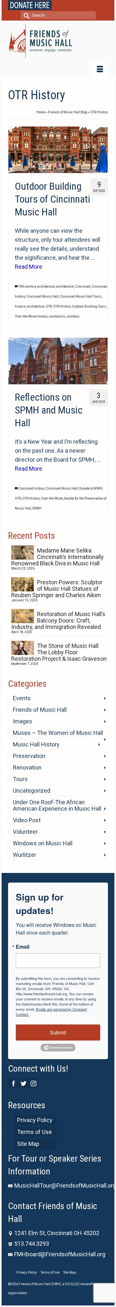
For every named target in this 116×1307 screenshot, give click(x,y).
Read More (28, 266)
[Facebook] (13, 1083)
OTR (49, 306)
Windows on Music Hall (42, 843)
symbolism (57, 316)
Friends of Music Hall (40, 709)
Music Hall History (36, 744)
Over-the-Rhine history (31, 316)
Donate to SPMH (90, 488)
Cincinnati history (31, 488)
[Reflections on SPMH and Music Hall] (58, 361)
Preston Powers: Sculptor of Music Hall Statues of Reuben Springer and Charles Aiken (56, 588)
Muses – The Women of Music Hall (58, 732)
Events (22, 698)
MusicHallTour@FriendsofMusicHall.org (65, 1185)
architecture (65, 286)
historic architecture (29, 306)
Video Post (27, 820)
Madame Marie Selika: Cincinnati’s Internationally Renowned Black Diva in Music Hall (57, 557)
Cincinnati (83, 286)
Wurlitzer (24, 854)
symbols (73, 316)
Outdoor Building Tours (89, 306)
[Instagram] (33, 1083)
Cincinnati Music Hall (42, 296)
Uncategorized (31, 790)
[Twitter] (23, 1083)
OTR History (62, 306)
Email (22, 946)
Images (22, 721)
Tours (20, 779)
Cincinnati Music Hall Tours (81, 296)
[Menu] (100, 70)
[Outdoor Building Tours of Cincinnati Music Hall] (58, 149)
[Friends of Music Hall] (58, 41)
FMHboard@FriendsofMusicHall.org (59, 1254)
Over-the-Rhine (52, 498)
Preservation (29, 756)
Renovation (27, 767)
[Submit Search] (25, 15)
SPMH (37, 508)
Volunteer (25, 831)
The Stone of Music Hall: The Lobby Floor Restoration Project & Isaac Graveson (59, 652)
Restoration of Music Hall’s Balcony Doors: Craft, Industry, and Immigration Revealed (58, 620)
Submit (58, 1032)
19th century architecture (36, 286)
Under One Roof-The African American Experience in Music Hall (57, 805)
